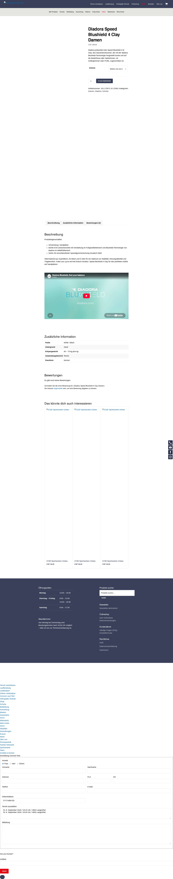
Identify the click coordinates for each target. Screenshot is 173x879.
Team (2, 750)
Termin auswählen (9, 806)
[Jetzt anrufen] (170, 442)
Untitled (3, 859)
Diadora (98, 91)
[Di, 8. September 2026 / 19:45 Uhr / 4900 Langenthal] (86, 812)
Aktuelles (3, 729)
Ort (114, 777)
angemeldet (58, 388)
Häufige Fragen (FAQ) (108, 630)
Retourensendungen (108, 621)
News (2, 737)
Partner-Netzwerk (7, 745)
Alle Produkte (53, 12)
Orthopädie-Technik (8, 699)
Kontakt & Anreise (7, 753)
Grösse (92, 68)
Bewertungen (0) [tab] (93, 223)
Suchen (104, 598)
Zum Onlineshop (106, 618)
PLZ (89, 777)
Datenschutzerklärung (108, 646)
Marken (87, 12)
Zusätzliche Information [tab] (73, 223)
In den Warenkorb (104, 81)
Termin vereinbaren (7, 685)
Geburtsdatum (8, 797)
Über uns (3, 739)
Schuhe (62, 12)
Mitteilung (6, 822)
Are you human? (6, 854)
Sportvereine (5, 748)
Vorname (5, 767)
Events (3, 734)
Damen (91, 91)
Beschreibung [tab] (54, 223)
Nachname (92, 767)
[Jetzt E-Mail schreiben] (170, 447)
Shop (2, 702)
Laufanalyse (5, 691)
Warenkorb (111, 12)
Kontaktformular (106, 633)
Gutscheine (96, 12)
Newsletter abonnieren (109, 608)
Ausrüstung (79, 12)
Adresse (5, 777)
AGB (101, 643)
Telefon (5, 787)
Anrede (5, 761)
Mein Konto (120, 12)
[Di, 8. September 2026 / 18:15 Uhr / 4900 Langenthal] (86, 810)
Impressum (104, 650)
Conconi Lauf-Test (7, 696)
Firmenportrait (5, 742)
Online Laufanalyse (7, 693)
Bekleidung (70, 12)
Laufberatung (5, 688)
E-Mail (90, 787)
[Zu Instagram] (170, 457)
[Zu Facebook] (170, 452)
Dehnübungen (5, 731)
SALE (104, 12)
